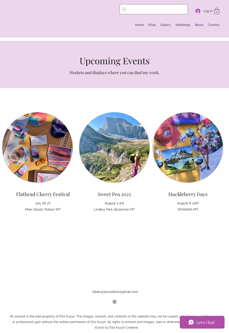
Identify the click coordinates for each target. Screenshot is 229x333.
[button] (216, 11)
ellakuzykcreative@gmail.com (115, 292)
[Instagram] (114, 302)
